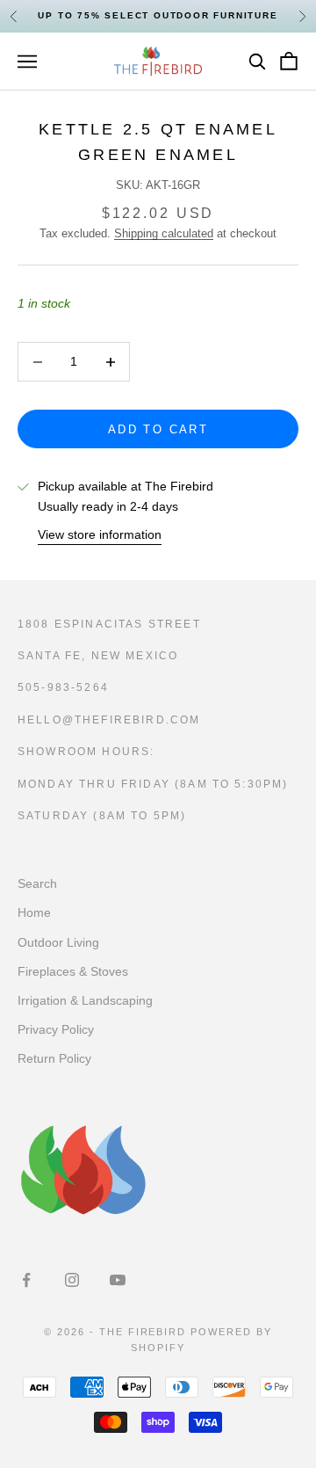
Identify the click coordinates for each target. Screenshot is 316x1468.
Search (37, 883)
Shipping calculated (163, 233)
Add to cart (158, 429)
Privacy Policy (56, 1029)
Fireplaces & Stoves (73, 971)
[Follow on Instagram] (72, 1280)
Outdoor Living (58, 942)
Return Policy (54, 1058)
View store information (100, 534)
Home (34, 912)
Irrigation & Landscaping (85, 1000)
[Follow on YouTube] (117, 1280)
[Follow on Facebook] (26, 1280)
